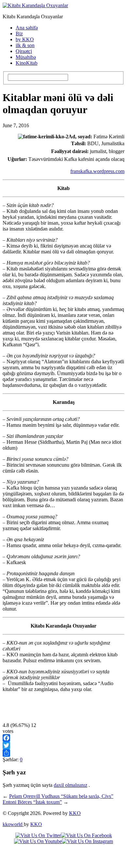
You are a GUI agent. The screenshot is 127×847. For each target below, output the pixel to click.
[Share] (63, 753)
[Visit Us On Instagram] (87, 841)
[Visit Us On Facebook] (86, 835)
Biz (19, 33)
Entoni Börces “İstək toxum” (32, 802)
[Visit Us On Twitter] (38, 835)
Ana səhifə (27, 27)
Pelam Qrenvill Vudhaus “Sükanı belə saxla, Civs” (61, 796)
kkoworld (13, 824)
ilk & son (25, 45)
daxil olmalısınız (70, 785)
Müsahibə (26, 57)
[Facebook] (63, 738)
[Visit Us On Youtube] (38, 841)
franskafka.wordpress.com (97, 171)
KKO (75, 813)
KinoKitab (26, 63)
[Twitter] (63, 745)
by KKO (25, 39)
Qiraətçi (24, 51)
